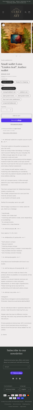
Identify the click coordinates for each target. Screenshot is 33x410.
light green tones (8, 95)
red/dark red (23, 92)
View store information (10, 133)
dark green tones (23, 95)
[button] (3, 12)
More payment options (16, 124)
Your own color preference (11, 99)
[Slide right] (20, 56)
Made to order (7, 82)
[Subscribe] (28, 367)
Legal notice (23, 406)
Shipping (3, 76)
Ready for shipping (22, 82)
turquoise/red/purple (9, 103)
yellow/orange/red (8, 88)
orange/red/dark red (9, 92)
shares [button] (5, 334)
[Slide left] (13, 56)
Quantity (3, 106)
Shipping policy (26, 404)
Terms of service (17, 404)
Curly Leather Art (9, 401)
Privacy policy (8, 404)
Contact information (13, 406)
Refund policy (28, 401)
